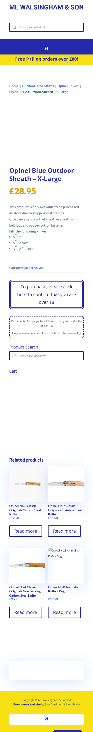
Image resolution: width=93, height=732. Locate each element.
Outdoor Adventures (38, 86)
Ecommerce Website (27, 704)
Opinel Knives (68, 86)
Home (14, 86)
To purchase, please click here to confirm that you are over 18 (46, 294)
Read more (25, 531)
